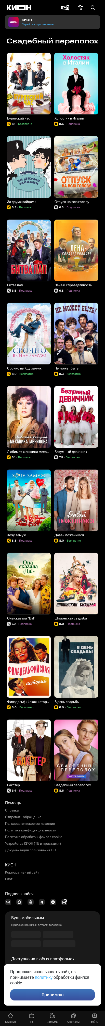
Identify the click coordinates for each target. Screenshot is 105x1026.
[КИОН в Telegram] (43, 902)
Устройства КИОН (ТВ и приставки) (33, 843)
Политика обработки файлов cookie (33, 837)
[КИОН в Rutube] (65, 902)
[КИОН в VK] (9, 902)
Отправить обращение (23, 817)
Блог (8, 879)
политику (43, 977)
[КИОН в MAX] (20, 902)
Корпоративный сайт (22, 872)
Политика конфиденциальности (30, 830)
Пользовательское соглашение (30, 823)
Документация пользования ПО (30, 850)
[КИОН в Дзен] (54, 902)
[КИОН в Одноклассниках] (32, 902)
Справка (12, 810)
